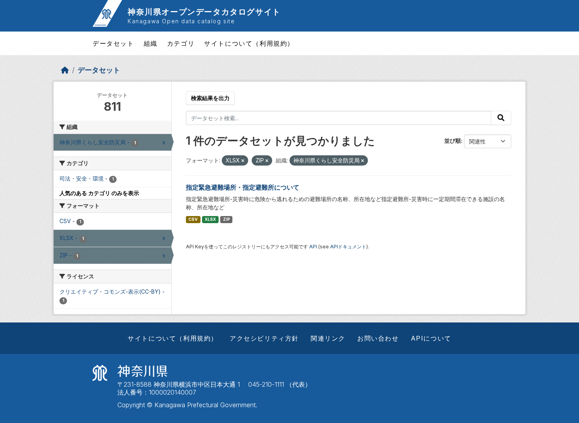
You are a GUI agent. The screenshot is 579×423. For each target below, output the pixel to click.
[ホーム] (65, 70)
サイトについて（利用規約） (249, 43)
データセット (113, 43)
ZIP (226, 219)
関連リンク (328, 338)
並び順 (452, 140)
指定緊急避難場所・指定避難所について (242, 187)
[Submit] (501, 118)
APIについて (431, 338)
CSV (193, 219)
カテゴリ (181, 43)
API (313, 247)
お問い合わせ (378, 338)
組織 (151, 43)
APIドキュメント (348, 247)
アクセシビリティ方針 (264, 338)
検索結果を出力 (210, 98)
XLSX (210, 219)
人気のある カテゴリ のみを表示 (99, 193)
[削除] (242, 161)
